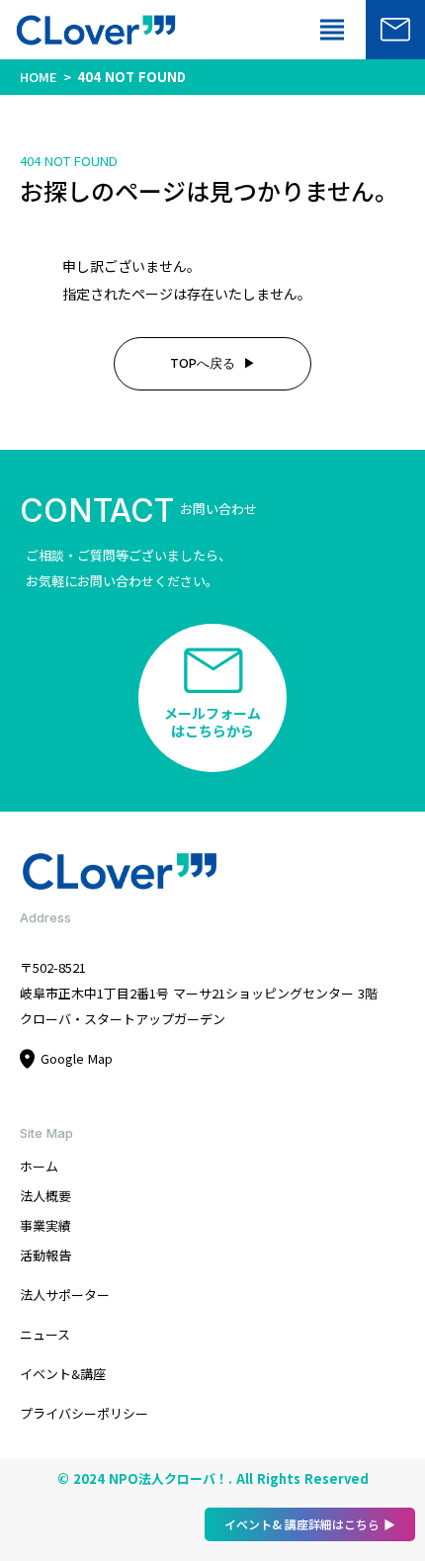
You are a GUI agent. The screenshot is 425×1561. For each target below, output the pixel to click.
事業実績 (45, 1225)
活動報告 (45, 1255)
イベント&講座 (63, 1373)
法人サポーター (65, 1294)
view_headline (332, 29)
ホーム (39, 1166)
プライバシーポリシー (84, 1413)
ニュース (45, 1334)
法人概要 (45, 1195)
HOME (38, 76)
